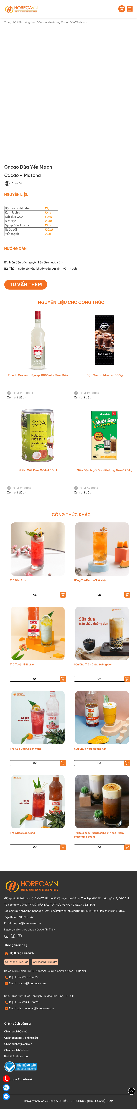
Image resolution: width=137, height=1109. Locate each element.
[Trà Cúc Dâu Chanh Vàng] (38, 718)
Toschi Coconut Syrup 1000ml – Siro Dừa (38, 375)
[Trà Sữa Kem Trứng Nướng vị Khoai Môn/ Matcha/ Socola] (102, 802)
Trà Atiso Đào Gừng (22, 833)
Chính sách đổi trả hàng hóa (21, 1037)
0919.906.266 (30, 977)
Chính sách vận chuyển (18, 1044)
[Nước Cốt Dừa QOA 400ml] (37, 435)
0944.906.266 (31, 1002)
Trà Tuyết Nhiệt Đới (22, 664)
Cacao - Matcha (48, 22)
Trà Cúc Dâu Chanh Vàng (25, 748)
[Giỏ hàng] (121, 8)
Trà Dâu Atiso (18, 580)
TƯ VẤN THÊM (26, 284)
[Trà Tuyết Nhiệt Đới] (38, 634)
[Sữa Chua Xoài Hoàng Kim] (102, 718)
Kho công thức (27, 22)
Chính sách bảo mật (16, 1031)
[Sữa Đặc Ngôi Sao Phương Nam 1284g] (104, 435)
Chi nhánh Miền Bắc (16, 962)
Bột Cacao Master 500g (105, 375)
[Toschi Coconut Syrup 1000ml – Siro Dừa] (37, 340)
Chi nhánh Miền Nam (45, 962)
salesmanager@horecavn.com (35, 1008)
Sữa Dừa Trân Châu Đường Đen (93, 664)
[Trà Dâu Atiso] (38, 550)
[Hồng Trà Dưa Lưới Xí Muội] (102, 550)
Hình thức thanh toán (16, 1056)
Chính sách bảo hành (16, 1050)
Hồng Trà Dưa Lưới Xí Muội (90, 580)
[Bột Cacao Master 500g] (104, 340)
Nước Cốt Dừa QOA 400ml (38, 470)
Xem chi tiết (15, 397)
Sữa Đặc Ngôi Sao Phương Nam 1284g (104, 470)
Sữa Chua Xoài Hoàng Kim (90, 748)
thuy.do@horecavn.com (26, 923)
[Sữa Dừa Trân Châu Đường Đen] (102, 634)
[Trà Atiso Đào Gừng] (38, 802)
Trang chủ (10, 22)
